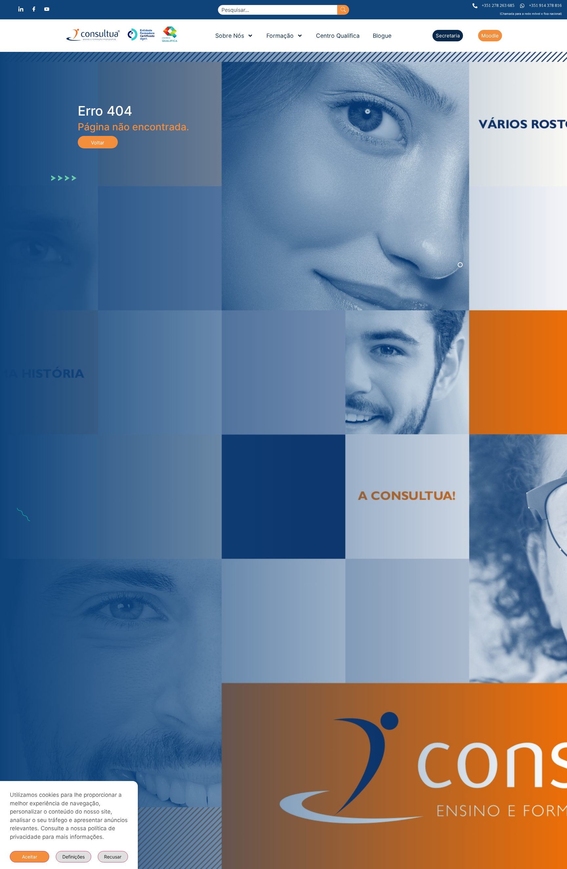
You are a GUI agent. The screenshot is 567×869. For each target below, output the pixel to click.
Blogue (382, 35)
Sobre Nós (229, 35)
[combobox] (277, 10)
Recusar (112, 856)
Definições (73, 856)
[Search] (343, 10)
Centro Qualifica (338, 35)
